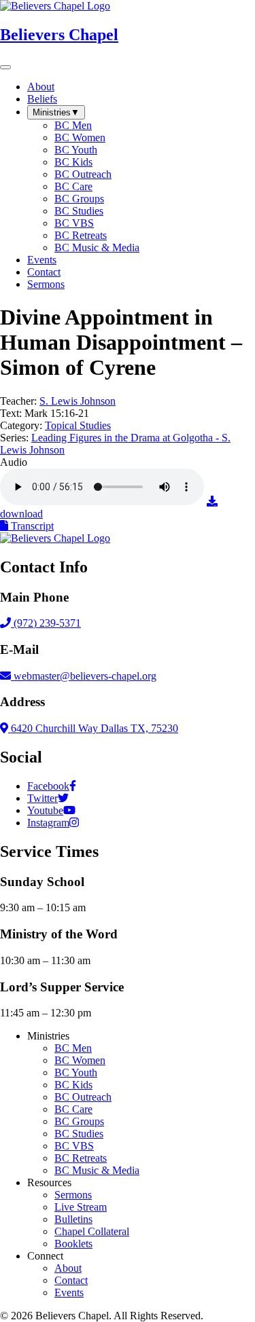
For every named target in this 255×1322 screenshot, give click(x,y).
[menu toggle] (5, 67)
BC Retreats (80, 1158)
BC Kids (73, 1084)
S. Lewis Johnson (77, 401)
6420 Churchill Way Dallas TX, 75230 (93, 728)
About (68, 1268)
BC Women (79, 1060)
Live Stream (80, 1207)
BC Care (73, 1109)
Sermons (73, 1194)
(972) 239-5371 (46, 623)
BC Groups (79, 1121)
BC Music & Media (96, 1170)
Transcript (31, 526)
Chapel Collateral (91, 1231)
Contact (71, 1280)
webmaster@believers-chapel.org (85, 676)
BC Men (73, 1048)
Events (69, 1292)
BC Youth (75, 1072)
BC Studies (78, 1133)
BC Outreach (83, 1097)
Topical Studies (78, 425)
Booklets (73, 1243)
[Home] (55, 538)
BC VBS (74, 1146)
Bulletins (73, 1219)
